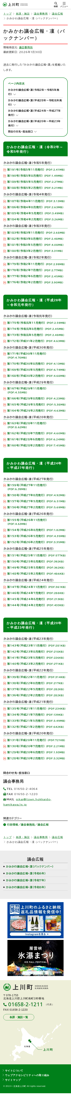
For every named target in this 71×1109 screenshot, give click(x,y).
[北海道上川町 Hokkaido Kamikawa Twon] (15, 4)
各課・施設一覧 (19, 1017)
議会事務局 (41, 13)
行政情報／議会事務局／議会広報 (28, 824)
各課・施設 (23, 13)
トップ (7, 13)
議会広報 (57, 13)
